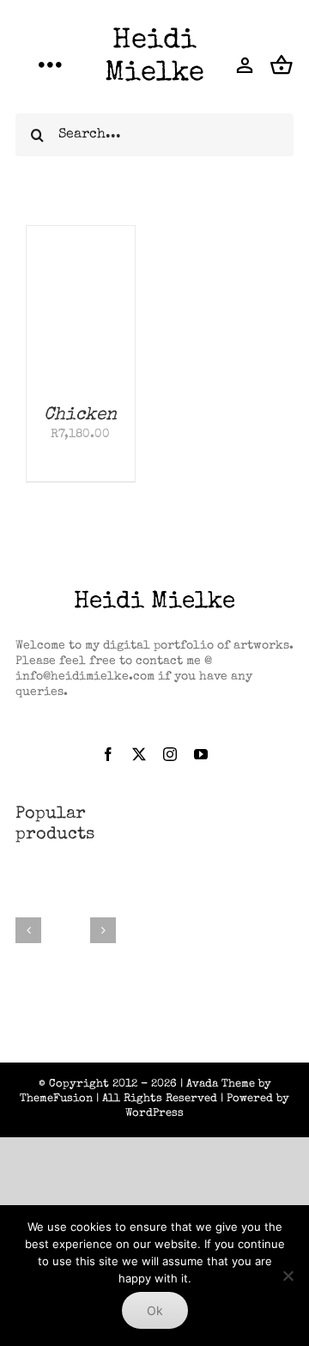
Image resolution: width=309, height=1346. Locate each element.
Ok (155, 1310)
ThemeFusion (56, 1099)
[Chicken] (81, 234)
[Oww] (65, 884)
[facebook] (108, 754)
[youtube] (201, 754)
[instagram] (170, 754)
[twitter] (139, 754)
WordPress (154, 1113)
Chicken (80, 415)
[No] (287, 1275)
